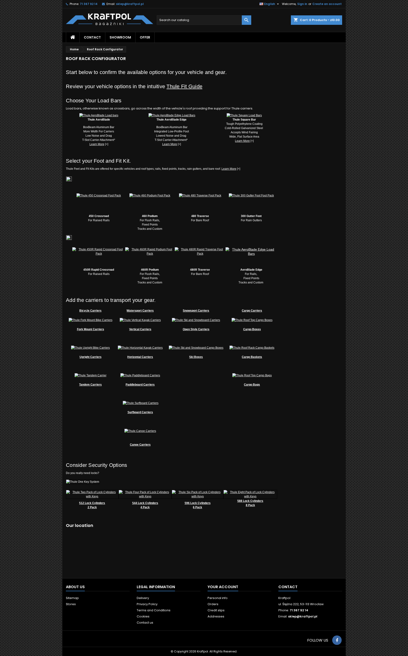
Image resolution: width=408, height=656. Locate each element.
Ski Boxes (196, 357)
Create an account (327, 4)
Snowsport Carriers (196, 310)
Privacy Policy (147, 604)
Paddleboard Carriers (140, 384)
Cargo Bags (252, 384)
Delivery (143, 598)
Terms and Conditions (153, 610)
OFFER (145, 37)
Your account (223, 587)
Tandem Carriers (90, 384)
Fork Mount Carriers (90, 329)
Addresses (216, 616)
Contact (288, 587)
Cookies (143, 616)
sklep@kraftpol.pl (130, 4)
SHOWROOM (120, 37)
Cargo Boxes (252, 329)
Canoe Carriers (140, 444)
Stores (71, 604)
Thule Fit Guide (184, 86)
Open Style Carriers (196, 329)
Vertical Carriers (140, 329)
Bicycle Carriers (90, 310)
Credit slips (216, 610)
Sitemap (72, 598)
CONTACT (92, 37)
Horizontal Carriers (140, 357)
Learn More (96, 144)
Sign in (302, 4)
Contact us (145, 622)
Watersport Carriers (140, 310)
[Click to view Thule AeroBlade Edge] (172, 115)
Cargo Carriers (252, 310)
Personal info (218, 598)
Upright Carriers (91, 357)
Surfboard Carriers (140, 412)
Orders (213, 604)
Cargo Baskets (252, 357)
